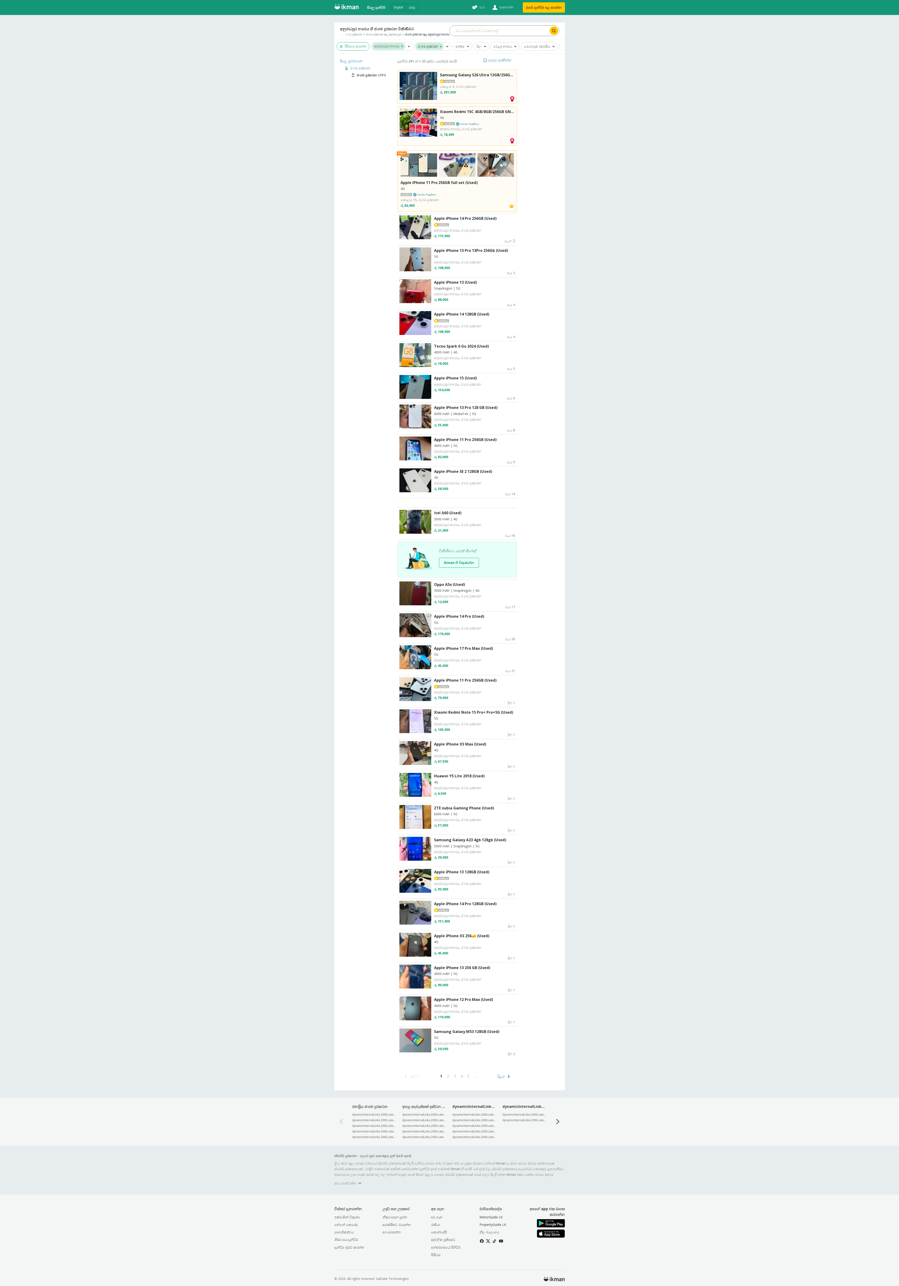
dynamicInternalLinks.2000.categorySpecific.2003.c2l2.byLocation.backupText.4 (474, 1131)
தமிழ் (412, 7)
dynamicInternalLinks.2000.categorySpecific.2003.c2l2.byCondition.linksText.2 (524, 1120)
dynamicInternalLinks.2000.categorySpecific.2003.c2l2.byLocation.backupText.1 (474, 1115)
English (398, 7)
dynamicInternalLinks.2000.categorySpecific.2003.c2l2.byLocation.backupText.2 (474, 1120)
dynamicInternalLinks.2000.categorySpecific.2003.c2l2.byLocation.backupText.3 (474, 1126)
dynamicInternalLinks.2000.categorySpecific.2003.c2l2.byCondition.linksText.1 (524, 1115)
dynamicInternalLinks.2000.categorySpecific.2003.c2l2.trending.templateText (424, 1115)
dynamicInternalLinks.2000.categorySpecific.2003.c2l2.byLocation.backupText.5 (474, 1137)
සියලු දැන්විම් (376, 7)
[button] (402, 46)
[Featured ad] (511, 205)
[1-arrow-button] (558, 1121)
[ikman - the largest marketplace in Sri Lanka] (346, 7)
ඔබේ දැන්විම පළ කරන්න (544, 7)
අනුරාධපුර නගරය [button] (386, 46)
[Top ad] (512, 98)
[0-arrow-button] (341, 1121)
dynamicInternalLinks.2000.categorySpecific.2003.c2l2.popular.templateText (374, 1115)
